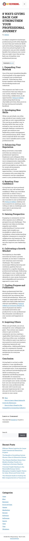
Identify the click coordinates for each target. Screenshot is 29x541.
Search (4, 432)
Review (5, 513)
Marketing (6, 510)
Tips (3, 526)
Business (5, 502)
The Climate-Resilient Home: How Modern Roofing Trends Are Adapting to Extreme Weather (13, 462)
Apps (4, 496)
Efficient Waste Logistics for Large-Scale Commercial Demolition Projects (14, 450)
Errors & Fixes (7, 505)
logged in (14, 420)
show (11, 63)
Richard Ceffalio (18, 98)
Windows (5, 529)
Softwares (5, 518)
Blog (6, 398)
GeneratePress (14, 538)
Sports (4, 521)
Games (4, 507)
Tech (4, 524)
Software (5, 515)
